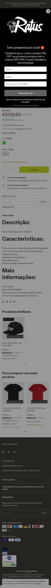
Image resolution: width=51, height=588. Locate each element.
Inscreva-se (25, 93)
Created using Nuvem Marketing (25, 105)
